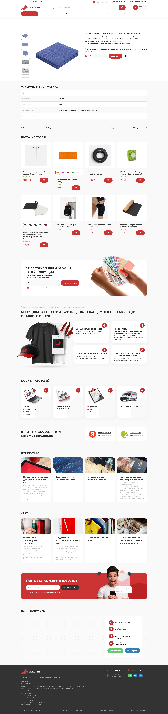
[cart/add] (44, 180)
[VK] (141, 675)
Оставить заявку (70, 283)
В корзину (114, 56)
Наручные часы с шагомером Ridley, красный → (128, 128)
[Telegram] (135, 675)
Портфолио (92, 14)
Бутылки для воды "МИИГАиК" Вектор (97, 478)
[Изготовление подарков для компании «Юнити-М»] (36, 465)
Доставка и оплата (37, 1)
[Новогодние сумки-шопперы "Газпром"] (68, 465)
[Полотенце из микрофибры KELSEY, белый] (78, 172)
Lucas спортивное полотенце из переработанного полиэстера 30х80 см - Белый (35, 235)
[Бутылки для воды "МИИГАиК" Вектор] (100, 465)
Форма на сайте (31, 409)
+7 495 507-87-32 (122, 623)
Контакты (143, 14)
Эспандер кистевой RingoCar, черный (96, 173)
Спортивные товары (43, 21)
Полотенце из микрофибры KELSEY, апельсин (66, 181)
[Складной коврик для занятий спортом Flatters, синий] (57, 55)
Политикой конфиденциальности (50, 288)
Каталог (31, 21)
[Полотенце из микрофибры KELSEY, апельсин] (67, 155)
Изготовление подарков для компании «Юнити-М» (35, 480)
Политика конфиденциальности (33, 710)
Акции (126, 14)
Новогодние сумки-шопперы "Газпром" (65, 478)
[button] (29, 13)
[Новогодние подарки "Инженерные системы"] (132, 465)
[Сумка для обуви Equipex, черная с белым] (67, 208)
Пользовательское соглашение (72, 710)
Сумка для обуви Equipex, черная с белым (66, 226)
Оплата (92, 412)
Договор (93, 407)
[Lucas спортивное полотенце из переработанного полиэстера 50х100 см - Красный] (45, 225)
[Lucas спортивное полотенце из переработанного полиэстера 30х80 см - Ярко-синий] (30, 225)
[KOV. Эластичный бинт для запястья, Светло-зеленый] (132, 155)
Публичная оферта (107, 710)
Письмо (28, 414)
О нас (23, 1)
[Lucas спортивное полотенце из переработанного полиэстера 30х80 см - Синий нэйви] (35, 225)
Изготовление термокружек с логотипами (31, 540)
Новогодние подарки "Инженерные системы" (132, 478)
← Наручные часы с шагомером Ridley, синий (38, 128)
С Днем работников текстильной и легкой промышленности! (131, 540)
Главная (51, 14)
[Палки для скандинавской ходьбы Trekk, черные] (35, 155)
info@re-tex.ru (120, 629)
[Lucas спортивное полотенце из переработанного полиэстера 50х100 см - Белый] (40, 225)
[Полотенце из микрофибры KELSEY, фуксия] (62, 172)
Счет (91, 409)
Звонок (27, 412)
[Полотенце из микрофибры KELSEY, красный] (68, 172)
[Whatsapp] (130, 675)
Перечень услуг (71, 14)
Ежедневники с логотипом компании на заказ (67, 540)
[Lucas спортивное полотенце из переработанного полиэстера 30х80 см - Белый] (35, 208)
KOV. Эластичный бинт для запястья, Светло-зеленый (131, 173)
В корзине (141, 6)
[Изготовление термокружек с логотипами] (36, 526)
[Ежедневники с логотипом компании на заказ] (68, 526)
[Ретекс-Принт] (32, 7)
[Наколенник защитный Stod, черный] (100, 208)
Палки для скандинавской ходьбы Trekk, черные (34, 173)
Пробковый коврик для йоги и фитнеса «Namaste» (132, 226)
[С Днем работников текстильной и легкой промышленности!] (132, 526)
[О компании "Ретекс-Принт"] (100, 526)
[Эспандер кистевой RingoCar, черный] (100, 155)
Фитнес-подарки (57, 21)
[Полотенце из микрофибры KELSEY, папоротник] (72, 172)
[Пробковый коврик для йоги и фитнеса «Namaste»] (132, 208)
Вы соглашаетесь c (45, 288)
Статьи (110, 14)
